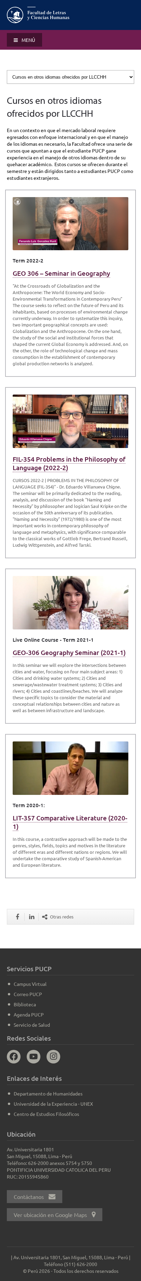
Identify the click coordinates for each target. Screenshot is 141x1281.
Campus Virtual (30, 984)
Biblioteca (25, 1004)
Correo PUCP (28, 994)
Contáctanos (29, 1196)
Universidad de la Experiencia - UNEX (53, 1104)
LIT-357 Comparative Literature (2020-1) (70, 822)
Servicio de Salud (32, 1025)
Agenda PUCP (29, 1014)
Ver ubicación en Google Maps (51, 1214)
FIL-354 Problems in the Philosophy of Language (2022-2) (69, 463)
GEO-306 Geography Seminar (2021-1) (69, 652)
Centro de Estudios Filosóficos (46, 1114)
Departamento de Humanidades (48, 1093)
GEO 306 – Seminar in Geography (61, 273)
